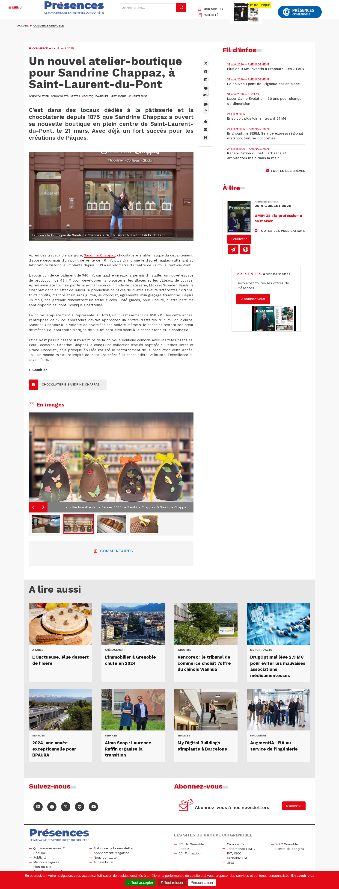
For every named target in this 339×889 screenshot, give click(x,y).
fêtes (75, 96)
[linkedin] (206, 79)
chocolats (59, 96)
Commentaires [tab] (116, 551)
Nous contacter (106, 857)
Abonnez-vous (253, 299)
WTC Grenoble (286, 844)
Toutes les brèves (288, 171)
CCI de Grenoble (191, 844)
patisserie (118, 96)
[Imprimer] (205, 138)
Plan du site (42, 866)
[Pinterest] (79, 806)
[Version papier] (233, 249)
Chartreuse (137, 96)
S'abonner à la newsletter (114, 848)
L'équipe (39, 853)
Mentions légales (46, 862)
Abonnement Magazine (111, 853)
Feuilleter (239, 239)
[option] (111, 462)
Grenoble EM (237, 858)
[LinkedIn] (38, 806)
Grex (230, 862)
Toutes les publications (282, 231)
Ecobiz (183, 849)
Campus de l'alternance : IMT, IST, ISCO (241, 848)
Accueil (23, 25)
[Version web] (245, 249)
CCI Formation (189, 853)
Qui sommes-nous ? (49, 848)
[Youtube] (93, 806)
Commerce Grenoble (48, 25)
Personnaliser (201, 883)
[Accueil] (74, 7)
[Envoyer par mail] (205, 129)
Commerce (40, 48)
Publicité (40, 857)
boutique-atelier (95, 96)
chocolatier (39, 96)
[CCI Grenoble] (300, 12)
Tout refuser (173, 883)
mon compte (213, 8)
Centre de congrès (289, 849)
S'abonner (294, 805)
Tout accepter (141, 883)
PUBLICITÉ (210, 15)
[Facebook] (206, 71)
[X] (206, 63)
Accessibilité (103, 862)
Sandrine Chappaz (99, 255)
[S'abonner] (186, 805)
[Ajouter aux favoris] (205, 121)
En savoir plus (302, 875)
